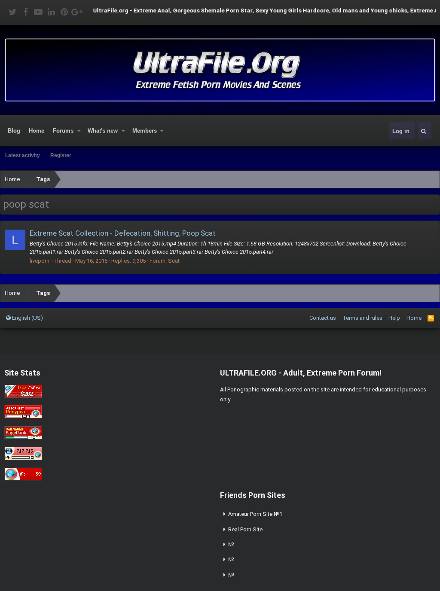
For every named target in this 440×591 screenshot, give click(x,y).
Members (144, 130)
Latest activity (22, 155)
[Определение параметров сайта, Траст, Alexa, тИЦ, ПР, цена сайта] (23, 458)
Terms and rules (362, 318)
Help (394, 318)
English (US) (27, 318)
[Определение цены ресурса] (23, 396)
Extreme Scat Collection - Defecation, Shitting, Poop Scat (123, 233)
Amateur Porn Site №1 (255, 514)
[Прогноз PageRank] (23, 437)
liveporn (39, 261)
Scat (174, 261)
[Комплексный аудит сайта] (23, 479)
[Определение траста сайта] (23, 416)
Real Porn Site (245, 529)
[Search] (424, 130)
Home (36, 130)
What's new (103, 130)
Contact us (322, 318)
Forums (63, 130)
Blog (14, 130)
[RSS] (431, 318)
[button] (79, 130)
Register (60, 155)
